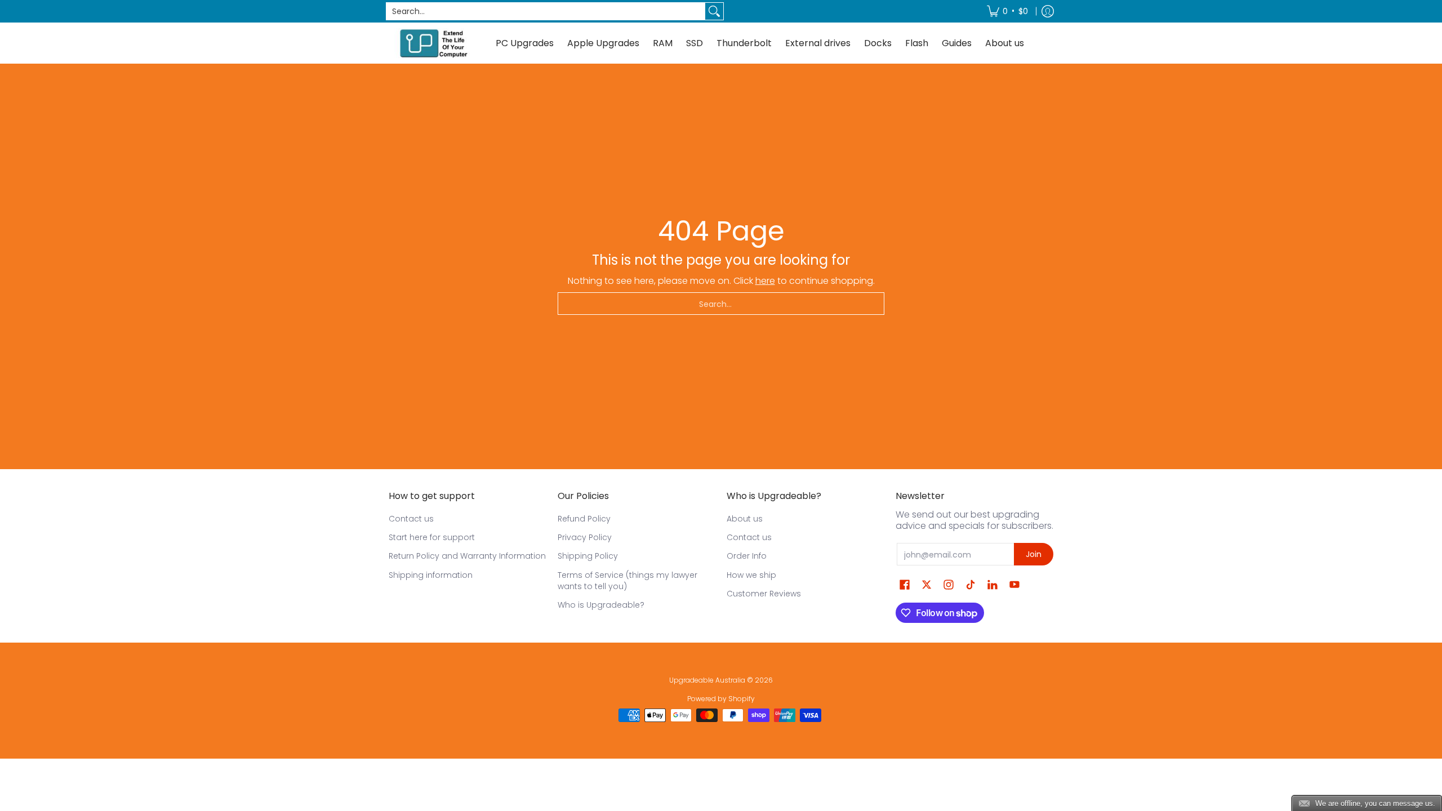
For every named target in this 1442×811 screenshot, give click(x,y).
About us (745, 518)
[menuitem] (1007, 11)
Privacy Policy (585, 537)
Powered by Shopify (721, 698)
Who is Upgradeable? (601, 605)
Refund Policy (584, 518)
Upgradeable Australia (707, 680)
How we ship (751, 575)
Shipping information (431, 575)
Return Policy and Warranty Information (467, 556)
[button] (905, 585)
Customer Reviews (764, 593)
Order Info (747, 556)
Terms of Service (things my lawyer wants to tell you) (627, 580)
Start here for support (432, 537)
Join (1034, 554)
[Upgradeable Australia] (434, 43)
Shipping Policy (588, 556)
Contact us (411, 518)
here (765, 280)
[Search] (714, 11)
